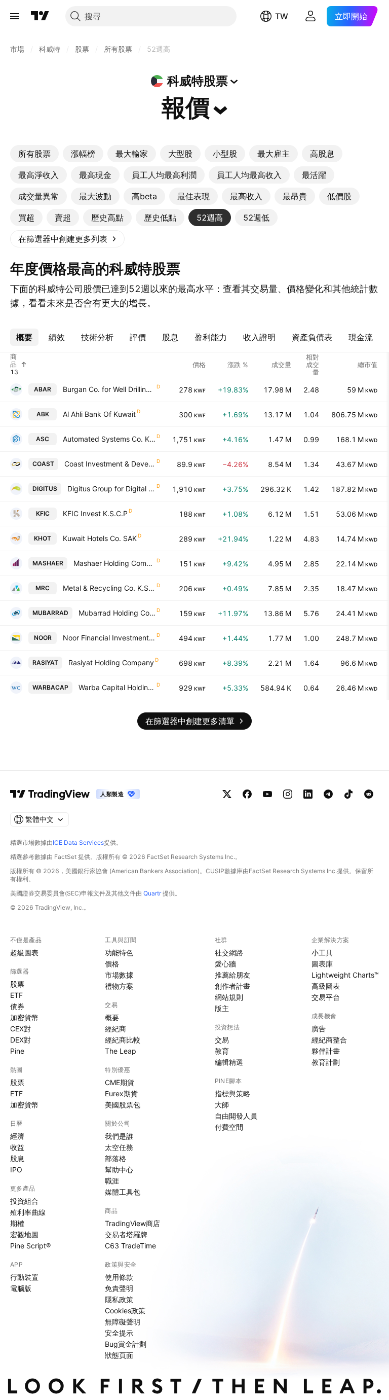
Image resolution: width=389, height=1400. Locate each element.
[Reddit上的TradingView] (369, 794)
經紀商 (115, 1028)
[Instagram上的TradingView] (288, 794)
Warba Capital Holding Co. (117, 687)
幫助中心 (119, 1169)
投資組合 (24, 1201)
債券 (17, 1006)
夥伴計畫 (326, 1051)
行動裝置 (24, 1277)
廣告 (319, 1028)
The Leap (120, 1051)
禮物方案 (119, 986)
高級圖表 (326, 986)
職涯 (112, 1180)
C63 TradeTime (130, 1245)
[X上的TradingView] (227, 794)
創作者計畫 (232, 986)
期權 (17, 1223)
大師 (222, 1104)
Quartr (152, 893)
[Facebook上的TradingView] (247, 794)
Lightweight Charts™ (345, 975)
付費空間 (229, 1127)
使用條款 (119, 1277)
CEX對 (20, 1028)
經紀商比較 (122, 1039)
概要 (112, 1017)
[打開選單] (15, 16)
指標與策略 (232, 1093)
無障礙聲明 (122, 1321)
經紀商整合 (329, 1039)
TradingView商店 (132, 1223)
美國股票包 (122, 1104)
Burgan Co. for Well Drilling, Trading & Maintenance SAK (109, 389)
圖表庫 (322, 963)
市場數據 (119, 975)
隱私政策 (119, 1299)
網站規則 (229, 997)
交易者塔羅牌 (126, 1234)
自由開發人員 (236, 1115)
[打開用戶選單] (310, 16)
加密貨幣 (24, 1017)
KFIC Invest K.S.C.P (95, 513)
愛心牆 (225, 963)
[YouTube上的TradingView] (267, 794)
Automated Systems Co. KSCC (109, 439)
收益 (17, 1147)
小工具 (322, 952)
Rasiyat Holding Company (111, 662)
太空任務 (119, 1147)
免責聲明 (119, 1288)
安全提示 (119, 1333)
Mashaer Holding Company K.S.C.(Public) (114, 563)
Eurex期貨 (121, 1093)
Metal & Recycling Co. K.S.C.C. (109, 588)
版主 (222, 1008)
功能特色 (119, 952)
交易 (222, 1039)
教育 (222, 1051)
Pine (17, 1051)
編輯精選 (229, 1062)
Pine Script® (30, 1245)
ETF (16, 995)
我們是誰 (119, 1136)
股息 (17, 1158)
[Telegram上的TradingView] (328, 794)
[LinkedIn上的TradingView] (308, 794)
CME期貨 (119, 1082)
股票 (17, 984)
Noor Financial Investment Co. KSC (109, 637)
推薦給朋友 (232, 975)
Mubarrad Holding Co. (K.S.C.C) (117, 612)
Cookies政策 (125, 1310)
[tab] (34, 153)
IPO (16, 1169)
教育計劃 (326, 1062)
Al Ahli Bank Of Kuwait (99, 414)
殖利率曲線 (28, 1212)
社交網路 (229, 952)
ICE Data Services (78, 842)
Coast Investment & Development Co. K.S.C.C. (109, 463)
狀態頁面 (119, 1355)
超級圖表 (24, 952)
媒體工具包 (122, 1192)
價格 (112, 963)
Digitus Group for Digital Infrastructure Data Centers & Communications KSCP (111, 488)
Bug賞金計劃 (125, 1344)
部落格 (115, 1158)
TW (281, 16)
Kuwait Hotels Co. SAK (100, 538)
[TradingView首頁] (40, 16)
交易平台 (326, 997)
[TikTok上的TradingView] (348, 794)
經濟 (17, 1136)
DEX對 (20, 1039)
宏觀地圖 (24, 1234)
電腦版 (20, 1288)
